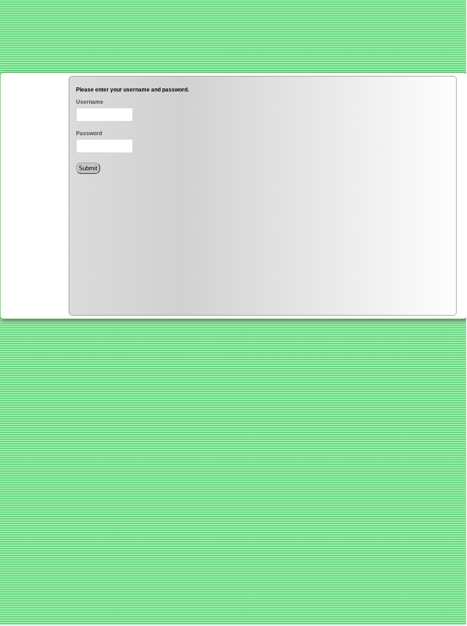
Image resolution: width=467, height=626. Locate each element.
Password (89, 133)
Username (89, 102)
